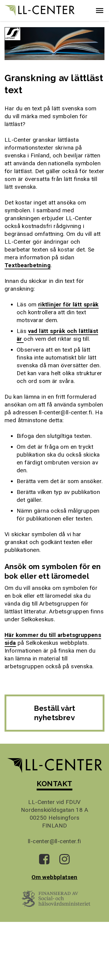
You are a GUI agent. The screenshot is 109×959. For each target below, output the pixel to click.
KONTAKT (54, 783)
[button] (99, 10)
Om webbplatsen (54, 877)
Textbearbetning (28, 265)
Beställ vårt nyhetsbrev (54, 713)
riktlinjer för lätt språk (68, 304)
